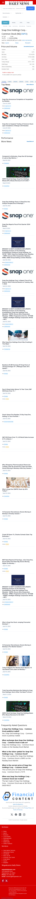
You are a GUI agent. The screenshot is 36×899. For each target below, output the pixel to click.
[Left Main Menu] (3, 2)
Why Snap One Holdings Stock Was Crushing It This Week (17, 343)
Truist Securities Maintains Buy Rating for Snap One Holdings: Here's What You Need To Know (17, 691)
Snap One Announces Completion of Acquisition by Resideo (17, 100)
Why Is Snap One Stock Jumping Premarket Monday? (16, 623)
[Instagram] (24, 815)
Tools (28, 22)
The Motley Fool (7, 349)
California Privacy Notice (22, 890)
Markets (5, 22)
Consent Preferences (7, 898)
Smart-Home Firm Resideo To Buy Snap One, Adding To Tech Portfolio (16, 415)
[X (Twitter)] (12, 815)
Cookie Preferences (13, 892)
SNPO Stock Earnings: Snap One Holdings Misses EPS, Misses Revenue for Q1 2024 (16, 180)
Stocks (13, 22)
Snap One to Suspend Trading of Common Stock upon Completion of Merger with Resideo (17, 124)
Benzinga (6, 208)
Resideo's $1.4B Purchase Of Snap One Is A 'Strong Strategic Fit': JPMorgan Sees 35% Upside (16, 366)
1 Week (9, 81)
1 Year (26, 81)
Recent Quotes (6, 13)
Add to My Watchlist (27, 40)
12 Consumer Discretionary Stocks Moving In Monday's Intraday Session (16, 512)
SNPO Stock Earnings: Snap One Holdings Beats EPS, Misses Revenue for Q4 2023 (17, 714)
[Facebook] (16, 815)
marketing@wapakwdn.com (13, 876)
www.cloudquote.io (18, 804)
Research (27, 43)
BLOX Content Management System (20, 893)
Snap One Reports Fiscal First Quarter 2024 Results (16, 225)
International (22, 26)
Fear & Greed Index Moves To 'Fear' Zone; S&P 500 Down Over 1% (17, 390)
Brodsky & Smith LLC (9, 262)
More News (30, 84)
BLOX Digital (13, 894)
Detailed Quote (28, 46)
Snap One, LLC (8, 105)
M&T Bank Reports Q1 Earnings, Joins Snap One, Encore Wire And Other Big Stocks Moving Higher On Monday (17, 561)
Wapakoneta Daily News (20, 887)
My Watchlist (18, 13)
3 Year (31, 81)
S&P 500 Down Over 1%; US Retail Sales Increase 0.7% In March (18, 438)
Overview (5, 26)
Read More (30, 141)
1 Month (15, 81)
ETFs (21, 22)
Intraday (4, 81)
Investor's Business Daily (8, 421)
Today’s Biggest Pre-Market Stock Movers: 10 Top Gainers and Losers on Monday (17, 668)
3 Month (21, 81)
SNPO (24, 33)
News (10, 26)
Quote (7, 43)
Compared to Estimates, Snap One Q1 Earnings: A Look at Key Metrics (17, 157)
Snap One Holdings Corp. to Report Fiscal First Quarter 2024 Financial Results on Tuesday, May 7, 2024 (17, 282)
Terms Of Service (17, 810)
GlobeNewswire (7, 108)
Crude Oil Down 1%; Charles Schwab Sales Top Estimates (17, 535)
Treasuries (28, 26)
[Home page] (19, 3)
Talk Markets (6, 163)
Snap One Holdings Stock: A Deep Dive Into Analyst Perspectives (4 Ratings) (16, 202)
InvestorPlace (6, 496)
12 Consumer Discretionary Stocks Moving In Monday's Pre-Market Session (16, 646)
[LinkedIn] (20, 815)
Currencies (15, 26)
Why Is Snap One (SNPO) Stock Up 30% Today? (15, 490)
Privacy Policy (27, 808)
